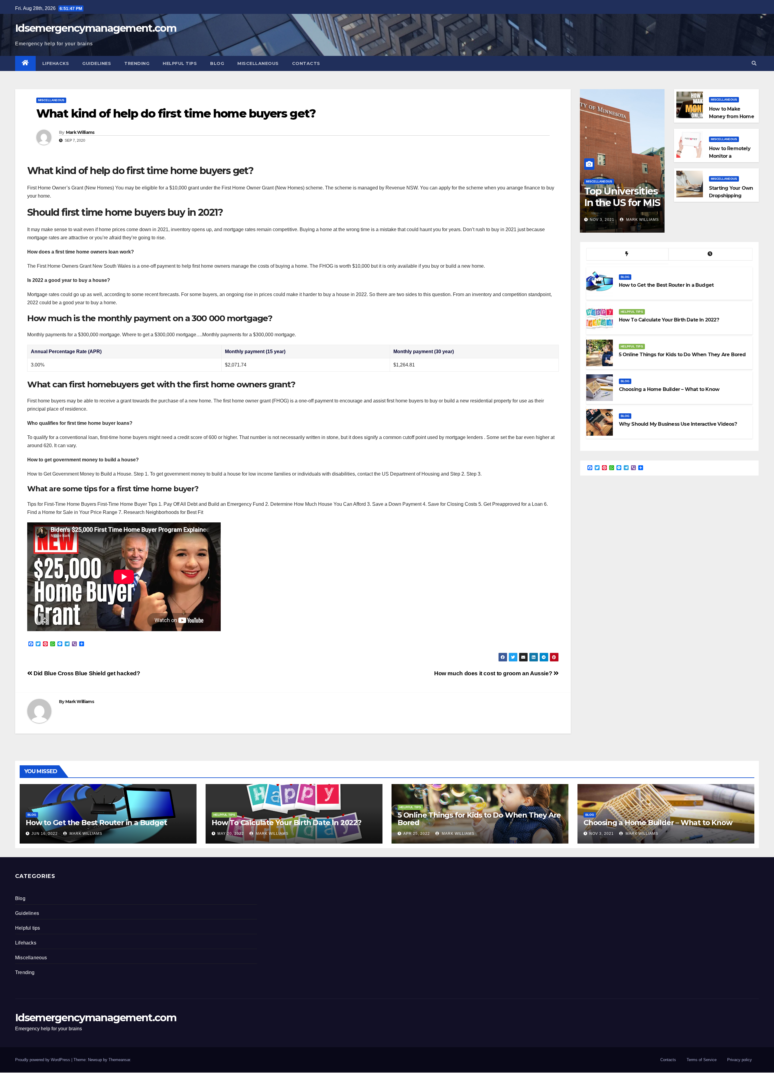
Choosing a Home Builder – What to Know (658, 822)
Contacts (306, 63)
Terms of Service (702, 1059)
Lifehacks (55, 63)
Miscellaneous (258, 63)
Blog (217, 63)
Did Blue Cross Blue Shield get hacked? (86, 673)
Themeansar (119, 1059)
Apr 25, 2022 (416, 833)
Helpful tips (180, 63)
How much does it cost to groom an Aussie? (494, 673)
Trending (136, 63)
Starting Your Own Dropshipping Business (731, 195)
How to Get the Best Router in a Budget (96, 822)
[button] (754, 63)
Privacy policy (739, 1059)
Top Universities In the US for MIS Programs (622, 202)
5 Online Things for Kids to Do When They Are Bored (479, 819)
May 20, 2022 (230, 833)
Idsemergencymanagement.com (95, 28)
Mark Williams (80, 132)
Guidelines (96, 63)
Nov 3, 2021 (602, 220)
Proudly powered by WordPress (43, 1059)
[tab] (627, 254)
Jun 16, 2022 (44, 833)
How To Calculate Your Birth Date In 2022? (286, 822)
